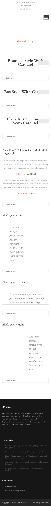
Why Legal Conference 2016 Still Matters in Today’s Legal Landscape (26, 463)
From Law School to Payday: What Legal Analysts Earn (25, 452)
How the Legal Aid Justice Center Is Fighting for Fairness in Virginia (26, 447)
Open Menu (46, 17)
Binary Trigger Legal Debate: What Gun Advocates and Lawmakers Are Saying (26, 457)
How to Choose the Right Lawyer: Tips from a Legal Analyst (24, 469)
